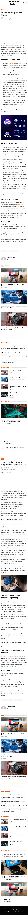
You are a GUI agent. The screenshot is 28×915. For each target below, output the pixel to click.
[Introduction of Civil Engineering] (14, 433)
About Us (8, 911)
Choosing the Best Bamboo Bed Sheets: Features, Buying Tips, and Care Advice (14, 855)
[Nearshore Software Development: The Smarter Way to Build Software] (14, 297)
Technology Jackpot (13, 909)
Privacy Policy (20, 911)
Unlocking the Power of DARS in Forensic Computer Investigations (15, 877)
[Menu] (2, 2)
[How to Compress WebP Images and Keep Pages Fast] (14, 275)
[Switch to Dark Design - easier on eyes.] (24, 2)
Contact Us (13, 911)
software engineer (13, 251)
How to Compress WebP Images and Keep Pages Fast (13, 346)
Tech (3, 9)
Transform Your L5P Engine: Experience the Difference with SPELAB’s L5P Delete (15, 448)
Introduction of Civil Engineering (13, 441)
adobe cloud (5, 251)
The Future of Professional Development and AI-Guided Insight (16, 394)
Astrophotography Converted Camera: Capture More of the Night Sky (18, 386)
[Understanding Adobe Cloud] (14, 30)
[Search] (26, 2)
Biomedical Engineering (7, 699)
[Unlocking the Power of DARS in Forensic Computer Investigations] (14, 867)
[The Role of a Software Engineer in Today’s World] (14, 480)
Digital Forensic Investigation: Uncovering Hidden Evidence (12, 420)
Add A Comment (14, 336)
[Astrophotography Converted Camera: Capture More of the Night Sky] (14, 319)
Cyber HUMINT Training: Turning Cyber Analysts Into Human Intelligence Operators (12, 361)
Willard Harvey (8, 18)
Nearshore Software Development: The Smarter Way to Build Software (18, 378)
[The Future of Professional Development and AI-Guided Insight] (4, 394)
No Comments (5, 19)
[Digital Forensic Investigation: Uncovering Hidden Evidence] (14, 411)
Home (2, 6)
